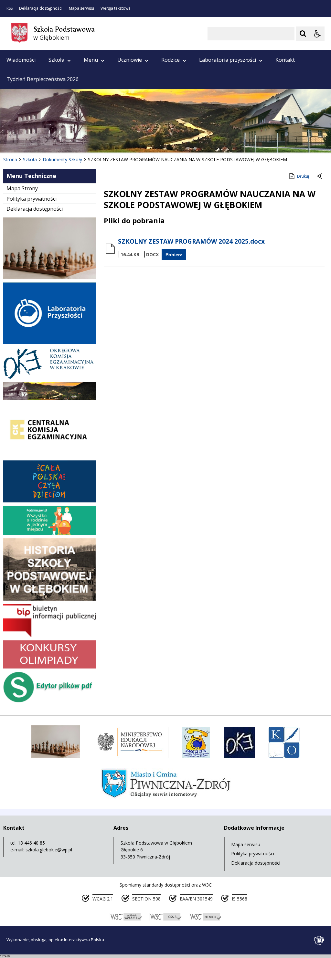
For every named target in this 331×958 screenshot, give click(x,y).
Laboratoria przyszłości (227, 59)
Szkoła (56, 59)
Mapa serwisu (81, 8)
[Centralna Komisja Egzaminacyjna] (49, 455)
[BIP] (49, 635)
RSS (9, 8)
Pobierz (174, 254)
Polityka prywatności (31, 198)
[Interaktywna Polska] (319, 940)
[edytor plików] (49, 700)
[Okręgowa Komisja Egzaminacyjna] (49, 377)
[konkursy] (49, 666)
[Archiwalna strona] (49, 398)
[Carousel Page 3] (75, 140)
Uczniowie (129, 59)
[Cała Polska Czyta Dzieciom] (49, 500)
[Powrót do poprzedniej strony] (320, 176)
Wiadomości (21, 59)
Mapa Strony (22, 188)
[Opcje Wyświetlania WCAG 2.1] (317, 33)
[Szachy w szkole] (49, 277)
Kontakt (285, 59)
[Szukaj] (303, 33)
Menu (91, 59)
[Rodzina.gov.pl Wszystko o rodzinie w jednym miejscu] (49, 533)
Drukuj (303, 176)
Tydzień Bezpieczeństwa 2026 (42, 79)
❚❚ (13, 139)
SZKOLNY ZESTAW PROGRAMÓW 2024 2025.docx (191, 241)
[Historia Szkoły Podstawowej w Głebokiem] (49, 599)
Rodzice (170, 59)
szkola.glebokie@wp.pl (49, 850)
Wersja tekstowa (116, 8)
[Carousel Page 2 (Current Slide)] (69, 140)
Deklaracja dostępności (40, 8)
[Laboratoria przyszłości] (49, 342)
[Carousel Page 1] (62, 140)
